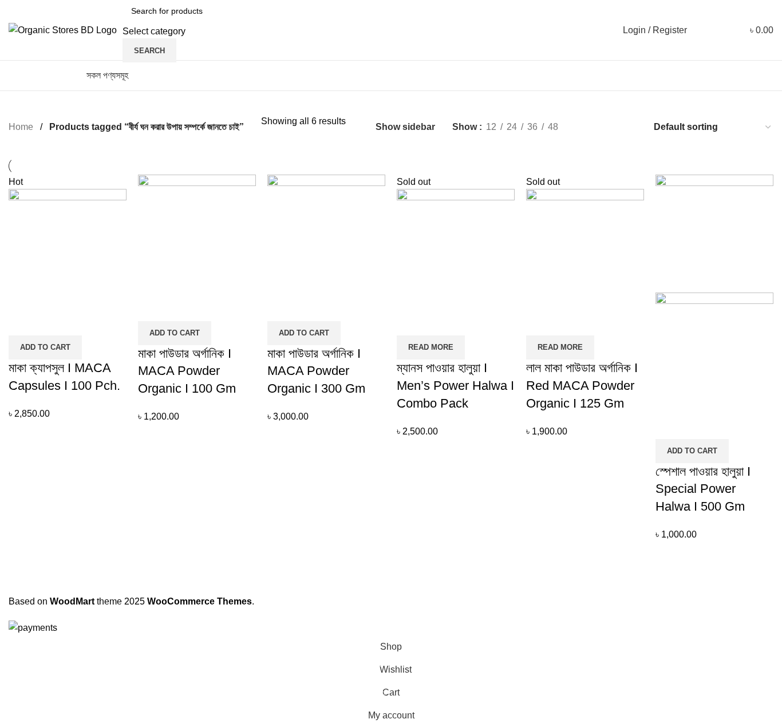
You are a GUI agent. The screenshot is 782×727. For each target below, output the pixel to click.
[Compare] (23, 321)
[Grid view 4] (628, 126)
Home (21, 127)
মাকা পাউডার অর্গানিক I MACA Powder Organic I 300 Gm (316, 371)
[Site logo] (63, 29)
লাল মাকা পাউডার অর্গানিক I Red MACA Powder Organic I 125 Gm (582, 385)
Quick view (54, 321)
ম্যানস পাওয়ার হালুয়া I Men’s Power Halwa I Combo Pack (455, 385)
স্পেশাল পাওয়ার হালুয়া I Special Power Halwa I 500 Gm (703, 489)
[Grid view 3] (607, 126)
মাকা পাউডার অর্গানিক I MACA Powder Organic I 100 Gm (187, 371)
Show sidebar (405, 127)
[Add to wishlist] (84, 321)
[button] (45, 347)
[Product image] (714, 350)
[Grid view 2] (586, 126)
